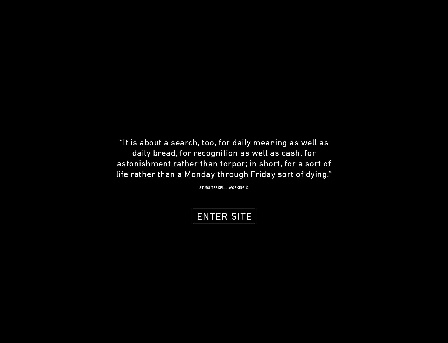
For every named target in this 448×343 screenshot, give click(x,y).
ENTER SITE (224, 216)
